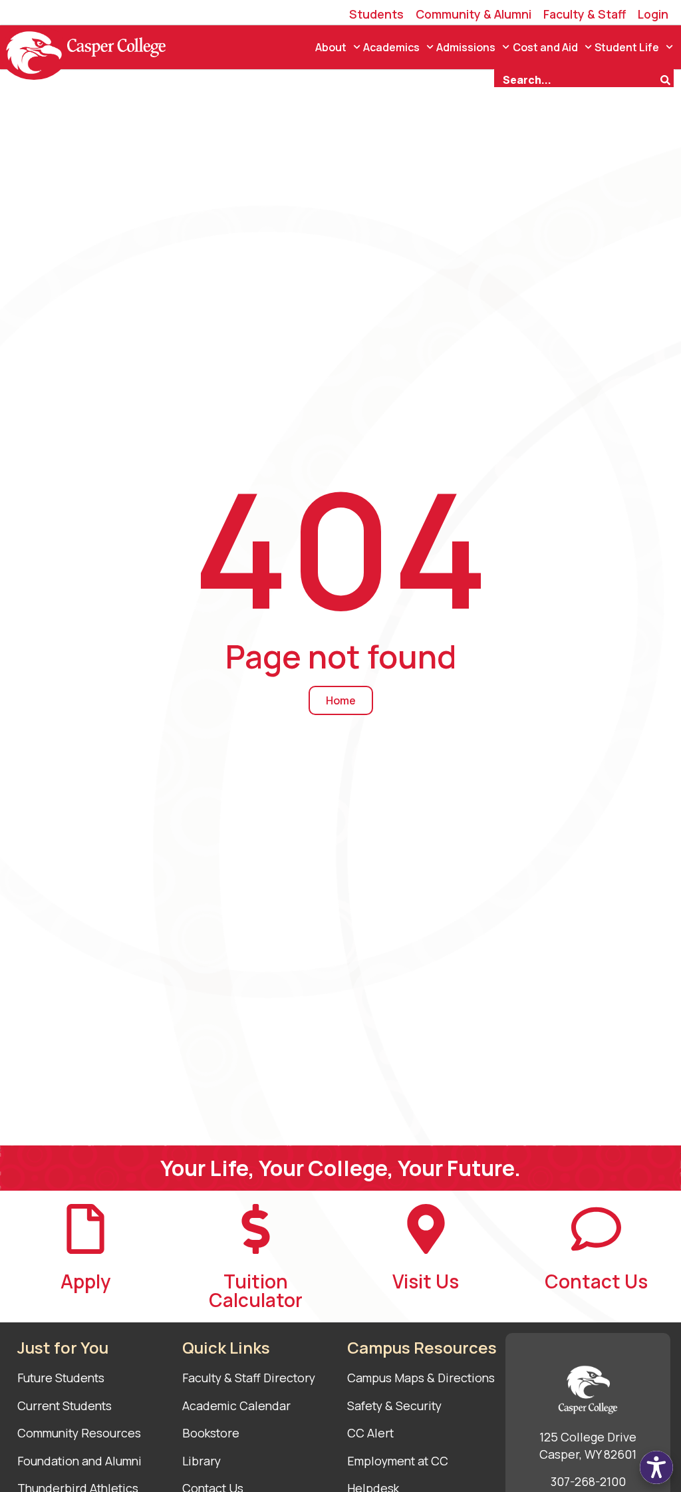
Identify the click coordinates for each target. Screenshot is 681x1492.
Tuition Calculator (256, 1290)
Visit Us (425, 1281)
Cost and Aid (545, 47)
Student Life (627, 47)
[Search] (667, 78)
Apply (85, 1281)
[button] (656, 1467)
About (330, 47)
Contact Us (596, 1281)
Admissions (465, 47)
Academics (391, 47)
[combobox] (576, 78)
